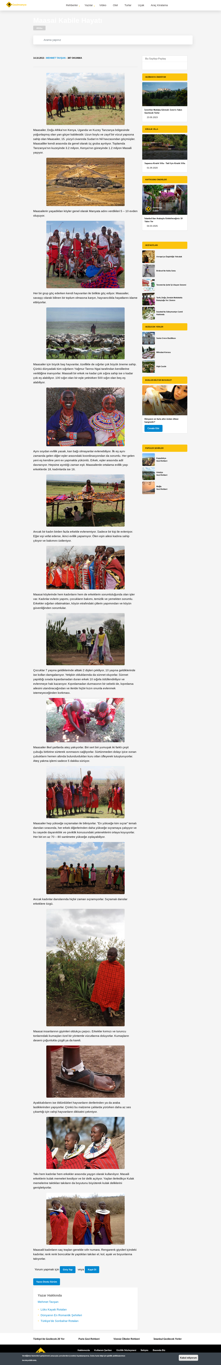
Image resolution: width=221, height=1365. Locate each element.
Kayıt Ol (92, 1269)
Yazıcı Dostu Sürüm (46, 1281)
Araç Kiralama (159, 5)
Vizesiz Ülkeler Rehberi (127, 1339)
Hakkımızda (84, 1350)
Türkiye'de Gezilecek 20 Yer (48, 1339)
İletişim (144, 1350)
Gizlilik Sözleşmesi (126, 1350)
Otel (115, 5)
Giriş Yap (67, 1269)
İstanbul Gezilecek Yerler (168, 1339)
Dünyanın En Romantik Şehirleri (61, 1315)
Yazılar (88, 5)
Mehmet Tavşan (56, 58)
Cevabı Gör (153, 428)
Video (102, 5)
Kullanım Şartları (103, 1350)
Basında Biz (159, 1350)
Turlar (127, 5)
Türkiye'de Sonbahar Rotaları (59, 1320)
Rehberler (72, 5)
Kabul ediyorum (188, 1357)
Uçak (141, 5)
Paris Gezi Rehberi (89, 1339)
